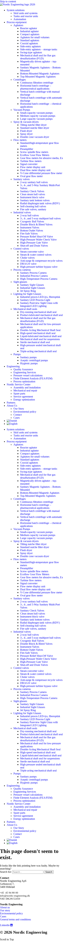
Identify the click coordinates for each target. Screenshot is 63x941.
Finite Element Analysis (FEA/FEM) (32, 378)
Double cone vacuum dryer (34, 137)
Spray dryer (26, 133)
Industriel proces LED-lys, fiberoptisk (40, 296)
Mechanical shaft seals (25, 309)
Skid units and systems (25, 13)
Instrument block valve (32, 197)
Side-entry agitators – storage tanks (38, 49)
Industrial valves (22, 212)
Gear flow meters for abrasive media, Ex (41, 158)
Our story (5, 910)
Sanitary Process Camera (33, 272)
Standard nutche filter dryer (34, 127)
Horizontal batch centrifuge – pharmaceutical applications (35, 87)
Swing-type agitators (31, 52)
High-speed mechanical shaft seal (37, 333)
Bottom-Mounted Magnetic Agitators (39, 73)
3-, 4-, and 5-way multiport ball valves (40, 218)
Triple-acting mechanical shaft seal (38, 351)
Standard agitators (29, 40)
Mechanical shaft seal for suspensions (40, 339)
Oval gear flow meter (31, 176)
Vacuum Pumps (21, 109)
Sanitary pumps (28, 357)
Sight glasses (20, 281)
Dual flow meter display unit (35, 170)
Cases (16, 417)
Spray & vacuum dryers (26, 121)
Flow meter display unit (32, 167)
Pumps (17, 354)
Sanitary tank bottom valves (35, 200)
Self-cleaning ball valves (33, 206)
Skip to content (8, 1)
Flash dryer (26, 130)
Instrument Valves (29, 227)
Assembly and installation (27, 387)
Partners (11, 402)
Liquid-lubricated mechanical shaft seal (40, 336)
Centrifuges (19, 79)
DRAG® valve (28, 263)
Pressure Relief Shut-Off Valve (36, 236)
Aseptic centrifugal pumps (34, 360)
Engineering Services (24, 372)
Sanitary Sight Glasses (32, 284)
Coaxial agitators (29, 43)
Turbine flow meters (30, 161)
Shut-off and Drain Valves (34, 245)
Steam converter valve (32, 251)
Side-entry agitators (30, 46)
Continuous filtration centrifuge (36, 82)
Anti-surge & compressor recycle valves (41, 260)
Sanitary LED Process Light (35, 300)
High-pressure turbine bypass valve (38, 266)
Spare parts (19, 393)
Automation (19, 19)
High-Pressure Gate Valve (34, 242)
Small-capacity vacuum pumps (36, 112)
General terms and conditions (15, 919)
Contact (17, 414)
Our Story (18, 408)
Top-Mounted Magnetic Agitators (38, 76)
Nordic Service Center (18, 384)
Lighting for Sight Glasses (27, 293)
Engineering (13, 366)
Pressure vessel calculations (28, 375)
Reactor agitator (28, 28)
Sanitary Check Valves (32, 191)
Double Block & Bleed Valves (36, 224)
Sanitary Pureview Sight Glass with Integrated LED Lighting (39, 304)
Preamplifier (26, 149)
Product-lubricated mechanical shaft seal (41, 315)
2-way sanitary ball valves (34, 182)
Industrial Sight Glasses (32, 287)
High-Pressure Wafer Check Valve (38, 239)
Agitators (18, 25)
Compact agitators (29, 34)
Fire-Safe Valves (29, 233)
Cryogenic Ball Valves (32, 221)
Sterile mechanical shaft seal (35, 342)
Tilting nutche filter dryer (33, 124)
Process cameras (22, 269)
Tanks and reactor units (25, 16)
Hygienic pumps (29, 363)
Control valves (21, 248)
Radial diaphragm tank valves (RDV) (40, 203)
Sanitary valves (21, 179)
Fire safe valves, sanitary (33, 209)
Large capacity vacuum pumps (36, 118)
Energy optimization (24, 399)
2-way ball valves (29, 215)
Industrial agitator (29, 31)
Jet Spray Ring (28, 290)
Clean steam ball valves (32, 194)
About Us (12, 405)
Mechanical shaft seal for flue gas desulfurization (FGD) (37, 57)
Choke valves (27, 257)
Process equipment (17, 22)
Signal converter (28, 164)
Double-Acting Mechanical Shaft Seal (40, 330)
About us (5, 907)
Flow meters (20, 140)
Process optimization (24, 381)
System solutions (16, 10)
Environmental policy (24, 411)
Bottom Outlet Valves (31, 230)
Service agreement (23, 396)
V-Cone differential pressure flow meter (41, 173)
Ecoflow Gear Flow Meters (34, 155)
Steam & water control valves (35, 254)
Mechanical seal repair (25, 390)
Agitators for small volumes (34, 37)
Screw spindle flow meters (34, 152)
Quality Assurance (23, 369)
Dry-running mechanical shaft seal (38, 312)
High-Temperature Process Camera (38, 278)
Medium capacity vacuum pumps (37, 115)
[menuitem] (12, 420)
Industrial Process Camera (34, 275)
